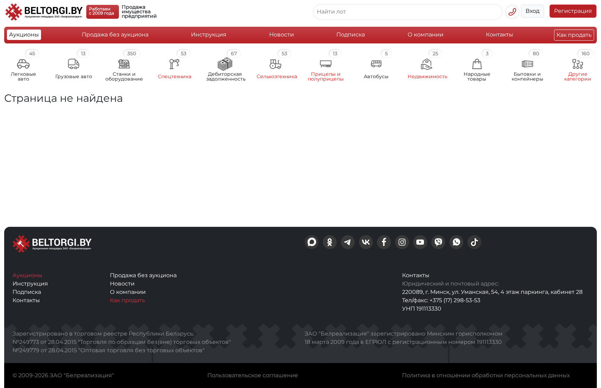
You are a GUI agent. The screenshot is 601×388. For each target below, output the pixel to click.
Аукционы (24, 34)
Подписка (350, 34)
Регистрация (573, 11)
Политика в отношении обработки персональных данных (486, 375)
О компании (425, 34)
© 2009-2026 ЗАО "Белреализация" (63, 375)
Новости (281, 34)
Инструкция (208, 34)
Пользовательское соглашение (252, 375)
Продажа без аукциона (115, 34)
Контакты (499, 34)
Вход (532, 11)
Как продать (574, 35)
